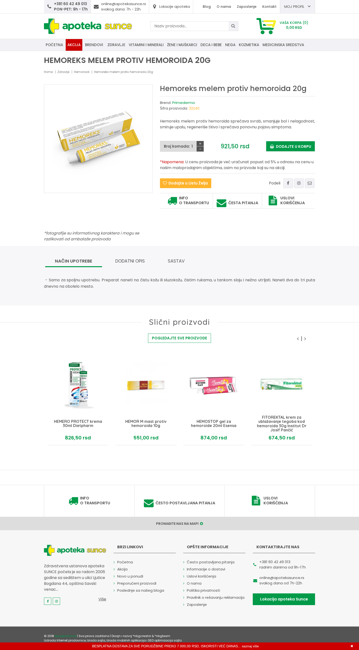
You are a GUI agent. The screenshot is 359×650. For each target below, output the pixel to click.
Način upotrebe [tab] (73, 261)
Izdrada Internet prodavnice (65, 640)
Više (102, 599)
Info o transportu (194, 200)
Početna (54, 44)
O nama (224, 6)
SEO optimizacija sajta (165, 640)
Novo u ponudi (130, 576)
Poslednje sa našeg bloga (140, 590)
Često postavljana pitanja (185, 503)
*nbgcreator (142, 636)
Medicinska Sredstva (283, 44)
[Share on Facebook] (288, 183)
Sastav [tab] (176, 261)
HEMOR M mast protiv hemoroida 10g (146, 423)
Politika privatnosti (203, 590)
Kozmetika (249, 44)
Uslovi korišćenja (292, 200)
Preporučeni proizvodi (136, 583)
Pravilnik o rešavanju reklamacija (215, 597)
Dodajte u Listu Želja (188, 183)
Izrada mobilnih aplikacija (126, 640)
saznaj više (250, 646)
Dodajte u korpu (292, 146)
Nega (230, 44)
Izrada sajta (96, 640)
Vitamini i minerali (146, 44)
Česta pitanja (243, 203)
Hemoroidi (81, 72)
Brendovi (94, 44)
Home (48, 72)
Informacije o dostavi (206, 569)
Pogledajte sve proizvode (179, 338)
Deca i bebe (211, 44)
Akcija (74, 44)
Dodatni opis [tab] (130, 261)
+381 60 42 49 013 (274, 561)
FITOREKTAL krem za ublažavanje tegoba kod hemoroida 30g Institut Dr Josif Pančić (281, 423)
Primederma (183, 102)
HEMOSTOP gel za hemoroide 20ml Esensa (213, 423)
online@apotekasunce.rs (281, 577)
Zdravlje (116, 44)
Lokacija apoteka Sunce (284, 599)
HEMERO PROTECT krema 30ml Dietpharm (78, 423)
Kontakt (269, 6)
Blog (207, 6)
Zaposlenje (246, 6)
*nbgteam (162, 636)
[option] (78, 400)
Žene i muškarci (182, 44)
